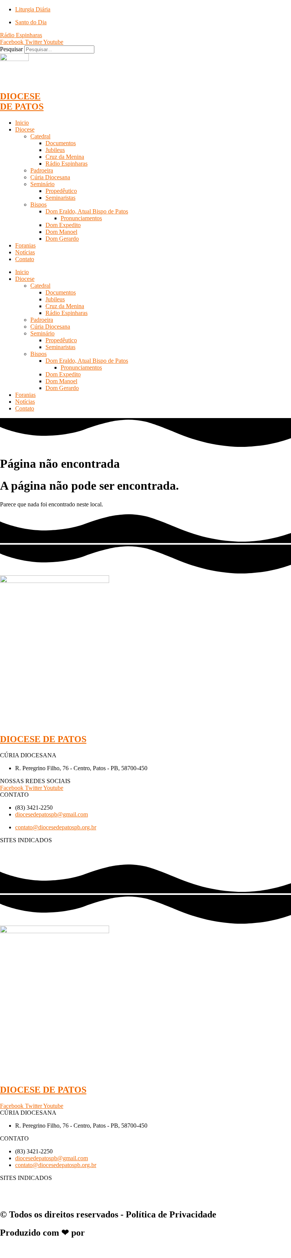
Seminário (42, 184)
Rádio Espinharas (66, 163)
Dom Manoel (61, 232)
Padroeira (41, 170)
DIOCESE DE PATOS (22, 101)
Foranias (25, 245)
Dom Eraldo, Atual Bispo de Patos (86, 211)
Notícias (25, 252)
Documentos (60, 143)
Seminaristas (60, 197)
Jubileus (55, 150)
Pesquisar (11, 49)
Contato (24, 259)
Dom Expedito (63, 225)
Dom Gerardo (62, 238)
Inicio (22, 122)
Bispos (38, 204)
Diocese (24, 129)
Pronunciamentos (81, 218)
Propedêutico (61, 191)
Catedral (40, 136)
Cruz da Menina (64, 157)
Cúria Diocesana (50, 177)
